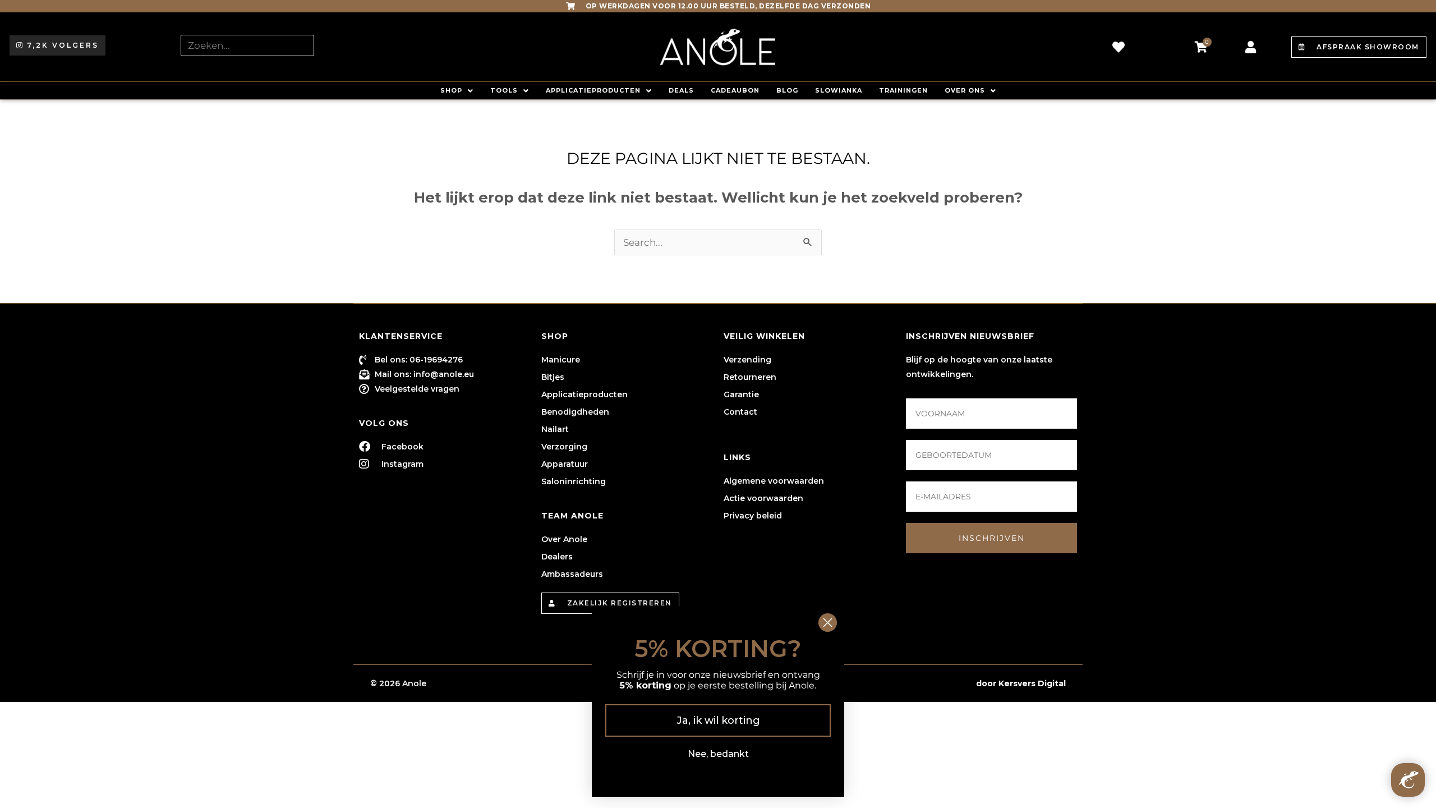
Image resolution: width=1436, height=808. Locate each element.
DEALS (681, 90)
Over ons (965, 90)
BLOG (787, 90)
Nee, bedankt (718, 754)
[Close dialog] (827, 622)
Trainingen (903, 90)
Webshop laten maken (925, 683)
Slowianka (838, 90)
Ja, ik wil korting (718, 720)
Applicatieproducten (593, 90)
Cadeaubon (735, 90)
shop (451, 90)
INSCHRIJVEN (992, 538)
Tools (504, 90)
